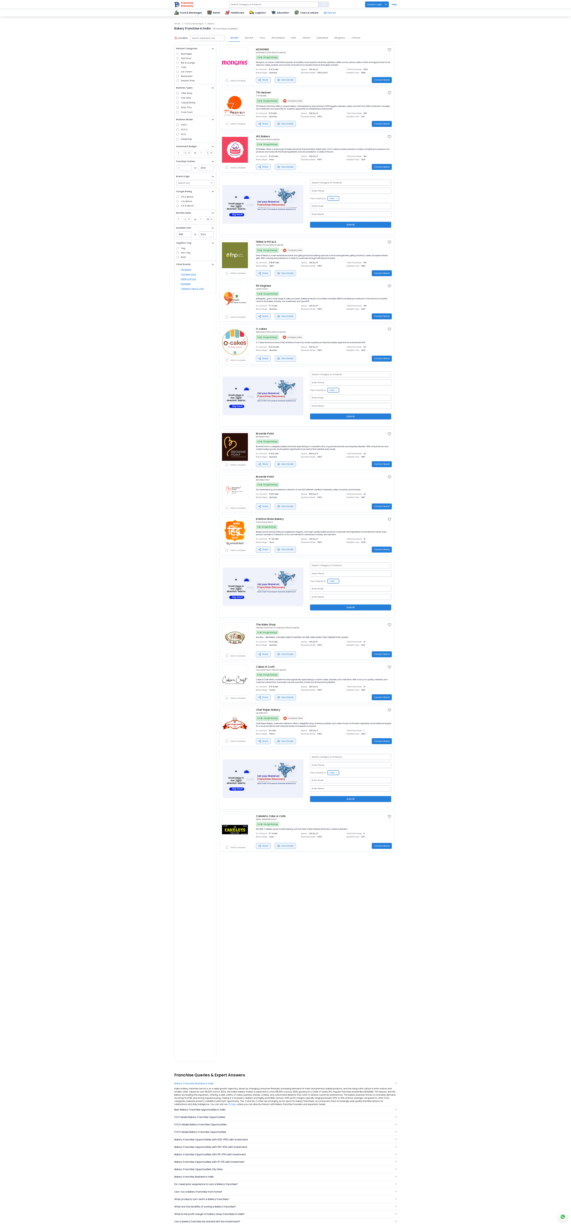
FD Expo (232, 1104)
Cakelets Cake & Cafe (192, 288)
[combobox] (207, 38)
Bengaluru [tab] (340, 37)
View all (331, 12)
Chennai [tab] (356, 37)
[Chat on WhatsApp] (563, 1217)
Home (177, 23)
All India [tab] (234, 37)
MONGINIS (186, 283)
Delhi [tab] (293, 37)
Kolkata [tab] (306, 37)
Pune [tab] (262, 37)
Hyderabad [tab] (322, 37)
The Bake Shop (188, 274)
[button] (285, 1083)
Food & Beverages (194, 23)
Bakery (211, 23)
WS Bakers (186, 269)
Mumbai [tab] (249, 37)
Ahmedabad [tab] (278, 37)
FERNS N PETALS (188, 279)
